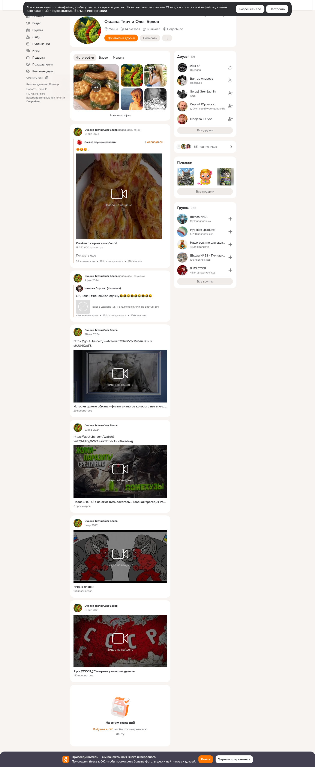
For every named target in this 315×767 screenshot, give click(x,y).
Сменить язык (34, 77)
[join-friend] (230, 67)
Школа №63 (198, 217)
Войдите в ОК (103, 729)
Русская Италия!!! (203, 230)
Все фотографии (120, 115)
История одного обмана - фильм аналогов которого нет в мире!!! (120, 406)
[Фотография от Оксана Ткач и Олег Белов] (87, 30)
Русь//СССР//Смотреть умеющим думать (104, 671)
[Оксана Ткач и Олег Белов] (78, 132)
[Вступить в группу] (230, 218)
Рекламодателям (36, 84)
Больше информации (90, 11)
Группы (183, 207)
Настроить (277, 9)
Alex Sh (195, 66)
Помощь (54, 84)
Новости (31, 89)
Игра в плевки (84, 587)
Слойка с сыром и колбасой (96, 243)
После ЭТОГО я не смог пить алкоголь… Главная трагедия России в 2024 (120, 502)
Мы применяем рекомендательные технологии (45, 97)
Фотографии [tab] (85, 57)
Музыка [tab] (118, 57)
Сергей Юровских (203, 104)
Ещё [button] (41, 89)
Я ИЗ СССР (198, 268)
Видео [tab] (103, 57)
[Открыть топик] (120, 343)
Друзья (183, 56)
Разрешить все (250, 9)
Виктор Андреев (201, 78)
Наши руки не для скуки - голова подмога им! (223, 243)
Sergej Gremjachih (203, 91)
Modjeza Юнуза (201, 119)
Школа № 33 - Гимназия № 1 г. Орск (216, 255)
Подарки (184, 162)
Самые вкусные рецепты (100, 142)
